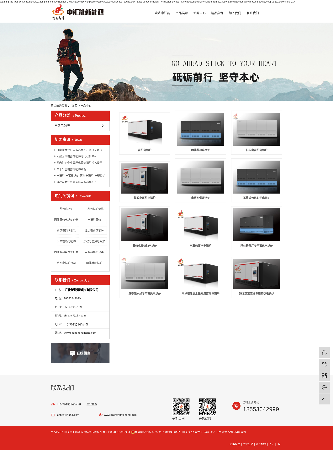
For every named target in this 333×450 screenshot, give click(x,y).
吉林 (206, 432)
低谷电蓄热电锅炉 (256, 149)
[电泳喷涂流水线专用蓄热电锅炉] (200, 273)
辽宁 (212, 432)
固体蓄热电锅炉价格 (66, 219)
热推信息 (235, 444)
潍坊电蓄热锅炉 (94, 230)
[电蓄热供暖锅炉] (200, 177)
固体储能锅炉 (94, 262)
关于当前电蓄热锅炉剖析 (71, 169)
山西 (218, 432)
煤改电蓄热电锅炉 (94, 241)
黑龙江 (199, 432)
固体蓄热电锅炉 (66, 241)
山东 (185, 432)
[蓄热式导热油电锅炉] (144, 224)
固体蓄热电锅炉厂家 (66, 252)
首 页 (74, 105)
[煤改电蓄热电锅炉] (144, 178)
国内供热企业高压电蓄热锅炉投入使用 (79, 162)
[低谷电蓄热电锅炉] (256, 129)
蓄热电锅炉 (62, 125)
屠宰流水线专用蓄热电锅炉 (145, 293)
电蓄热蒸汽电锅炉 (200, 245)
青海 (243, 432)
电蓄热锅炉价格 (94, 208)
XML (279, 444)
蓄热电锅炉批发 (66, 230)
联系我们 (252, 13)
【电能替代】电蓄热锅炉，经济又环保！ (80, 149)
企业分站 (248, 444)
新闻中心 (199, 13)
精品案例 (217, 13)
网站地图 (261, 444)
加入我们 (235, 13)
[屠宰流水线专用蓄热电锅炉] (144, 272)
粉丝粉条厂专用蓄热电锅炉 (256, 245)
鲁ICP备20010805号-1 (116, 432)
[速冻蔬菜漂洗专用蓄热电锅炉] (256, 274)
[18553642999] (324, 364)
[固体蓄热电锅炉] (200, 129)
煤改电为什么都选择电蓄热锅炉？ (76, 182)
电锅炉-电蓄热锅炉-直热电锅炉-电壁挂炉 (80, 175)
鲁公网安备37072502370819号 (154, 432)
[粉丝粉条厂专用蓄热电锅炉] (256, 224)
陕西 (224, 432)
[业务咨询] (324, 352)
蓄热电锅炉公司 (66, 262)
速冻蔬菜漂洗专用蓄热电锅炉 (256, 293)
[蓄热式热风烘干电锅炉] (256, 177)
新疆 (237, 432)
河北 (191, 432)
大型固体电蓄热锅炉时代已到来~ (76, 156)
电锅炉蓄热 (94, 219)
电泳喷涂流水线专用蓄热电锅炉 (200, 293)
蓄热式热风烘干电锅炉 (256, 197)
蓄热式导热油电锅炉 (145, 245)
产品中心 (86, 105)
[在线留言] (324, 387)
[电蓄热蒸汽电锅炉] (200, 225)
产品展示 (182, 13)
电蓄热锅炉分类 (94, 252)
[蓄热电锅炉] (144, 130)
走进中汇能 (162, 13)
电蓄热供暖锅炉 (200, 197)
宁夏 (231, 432)
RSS (271, 444)
